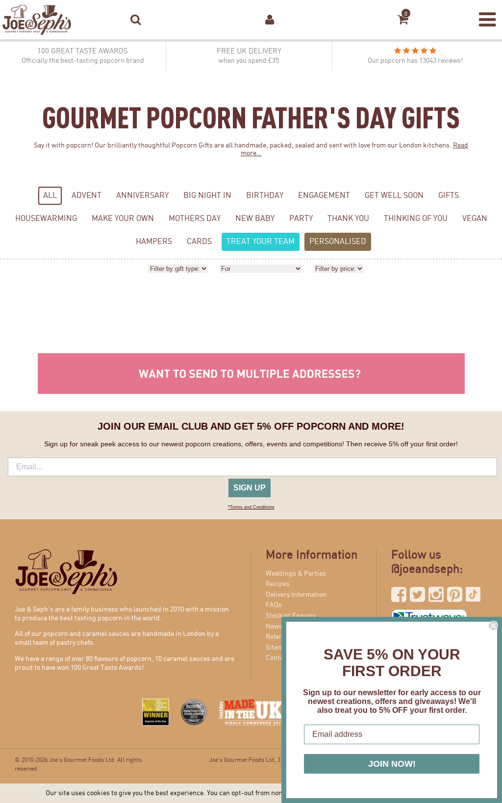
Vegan (474, 219)
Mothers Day (195, 219)
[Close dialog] (493, 626)
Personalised (337, 242)
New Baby (255, 219)
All (50, 196)
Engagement (324, 196)
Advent (86, 196)
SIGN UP (249, 488)
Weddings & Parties (296, 574)
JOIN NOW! (392, 764)
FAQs (274, 605)
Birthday (264, 196)
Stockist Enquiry (291, 616)
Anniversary (142, 196)
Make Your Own (123, 219)
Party (301, 219)
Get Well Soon (394, 196)
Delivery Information (296, 595)
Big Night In (207, 196)
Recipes (278, 584)
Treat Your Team (260, 242)
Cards (199, 242)
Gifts (448, 196)
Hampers (154, 242)
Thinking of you (416, 219)
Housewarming (46, 219)
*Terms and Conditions (251, 507)
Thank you (348, 219)
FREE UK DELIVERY (249, 56)
